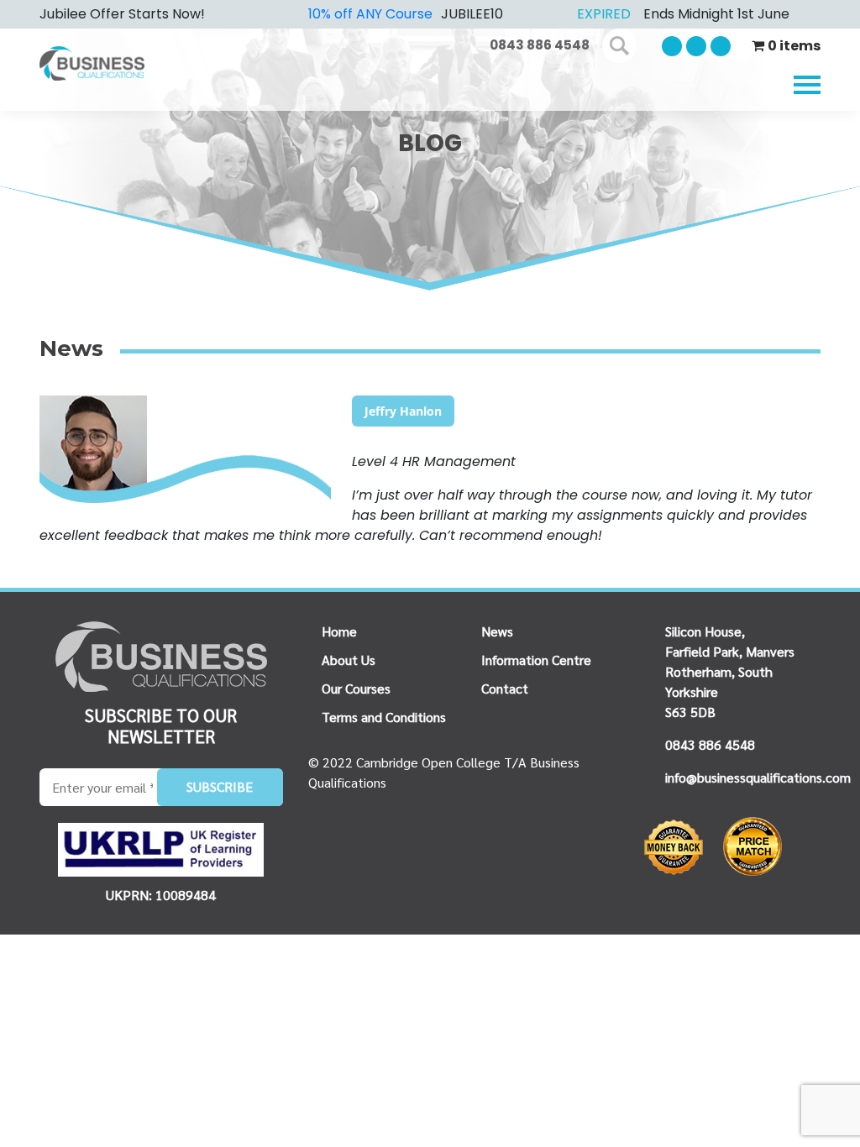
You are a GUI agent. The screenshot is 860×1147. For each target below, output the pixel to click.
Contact (504, 688)
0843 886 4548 (540, 45)
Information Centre (536, 659)
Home (339, 631)
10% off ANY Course (370, 14)
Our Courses (356, 688)
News (497, 631)
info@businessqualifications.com (758, 777)
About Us (348, 659)
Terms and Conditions (384, 716)
